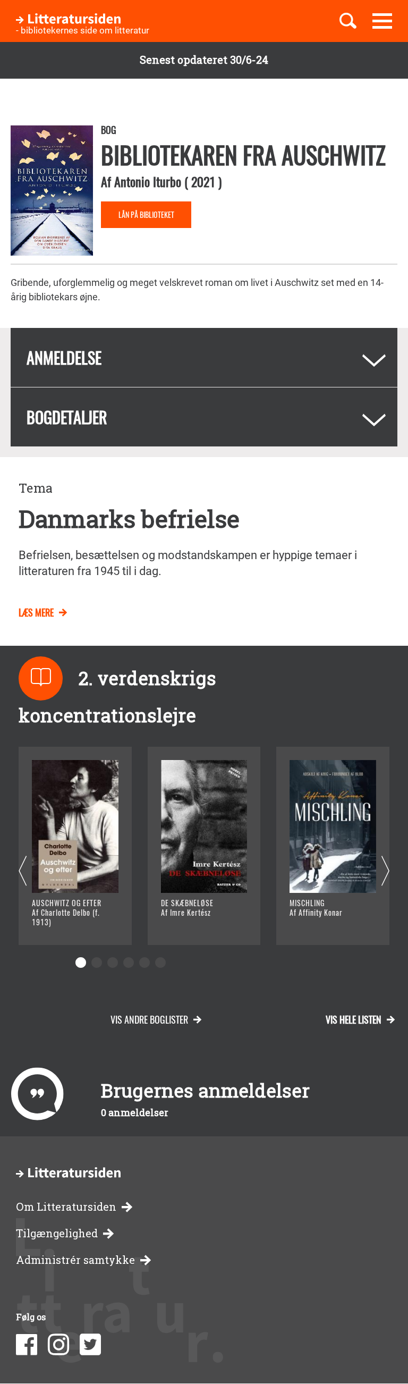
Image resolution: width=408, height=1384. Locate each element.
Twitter (90, 1344)
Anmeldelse (64, 357)
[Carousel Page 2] (96, 962)
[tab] (204, 357)
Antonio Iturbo (147, 181)
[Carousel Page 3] (112, 962)
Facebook (26, 1344)
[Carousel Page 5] (144, 962)
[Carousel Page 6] (160, 962)
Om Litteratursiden (66, 1207)
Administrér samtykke (75, 1260)
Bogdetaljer (67, 417)
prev (22, 871)
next (385, 871)
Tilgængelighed (57, 1233)
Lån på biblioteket (146, 214)
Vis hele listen (353, 1019)
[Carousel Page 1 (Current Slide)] (80, 962)
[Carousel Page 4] (128, 962)
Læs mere (36, 612)
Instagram (58, 1344)
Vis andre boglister (149, 1019)
